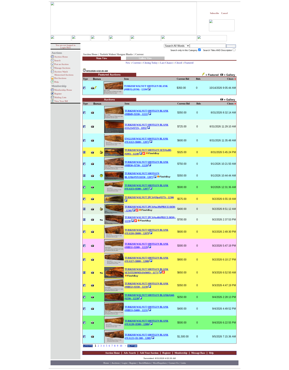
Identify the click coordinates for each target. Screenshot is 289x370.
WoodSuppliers (160, 363)
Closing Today (150, 62)
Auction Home (61, 57)
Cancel (224, 13)
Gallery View (145, 58)
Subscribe (214, 13)
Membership (181, 353)
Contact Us (174, 363)
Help (56, 82)
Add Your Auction (149, 353)
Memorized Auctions (63, 75)
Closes (230, 79)
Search (57, 60)
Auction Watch (61, 71)
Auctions (115, 363)
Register (58, 93)
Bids (198, 79)
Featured (188, 62)
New (128, 62)
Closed (178, 62)
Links (183, 363)
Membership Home (63, 90)
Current (137, 62)
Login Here (65, 47)
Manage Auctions (62, 68)
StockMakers (145, 363)
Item (126, 79)
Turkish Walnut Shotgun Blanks (116, 54)
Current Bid (183, 79)
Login (124, 363)
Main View (101, 58)
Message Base (198, 353)
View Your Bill (61, 101)
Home (106, 363)
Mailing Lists (60, 97)
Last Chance (166, 62)
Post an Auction (61, 64)
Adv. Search (130, 353)
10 (121, 345)
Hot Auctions (60, 78)
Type (85, 79)
